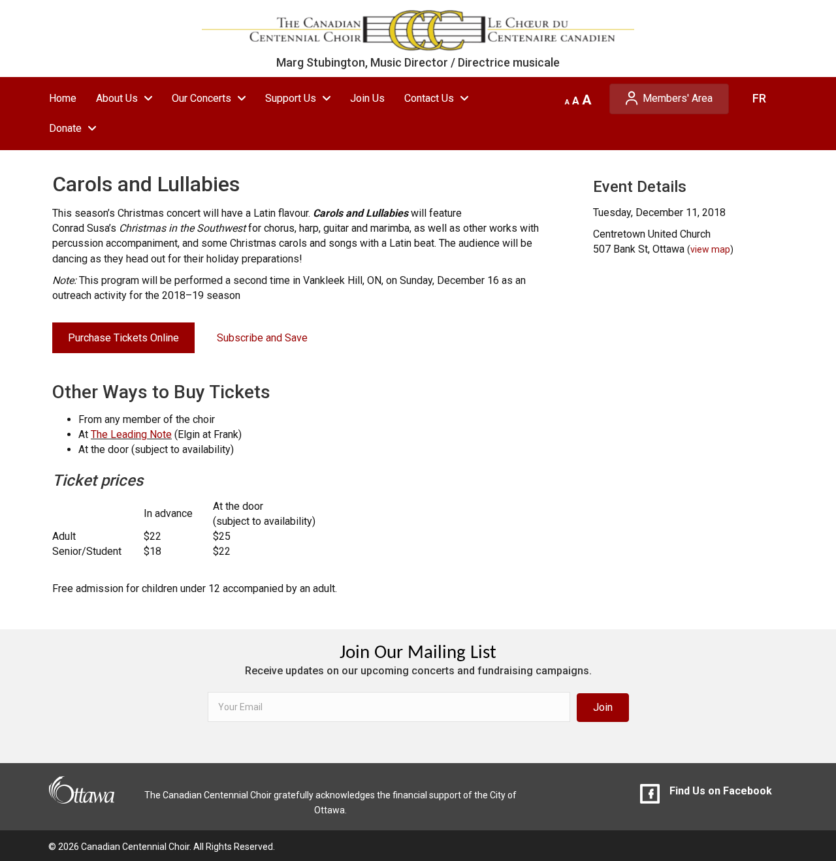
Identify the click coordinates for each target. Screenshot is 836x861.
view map (710, 249)
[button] (603, 707)
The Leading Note (131, 434)
